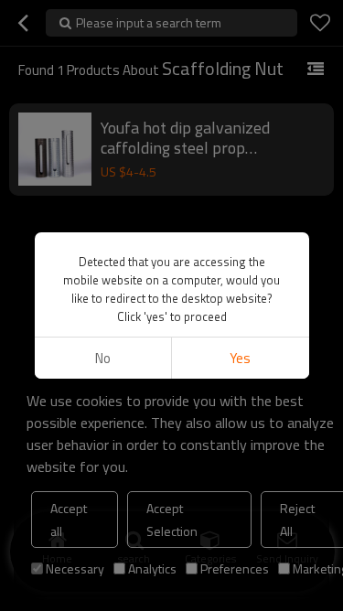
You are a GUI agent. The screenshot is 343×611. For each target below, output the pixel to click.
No (103, 358)
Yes (240, 358)
